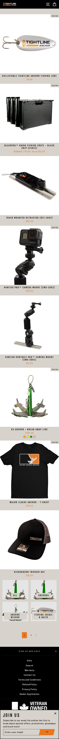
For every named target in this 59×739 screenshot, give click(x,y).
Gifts (29, 660)
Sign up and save (29, 651)
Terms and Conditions (29, 679)
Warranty (29, 670)
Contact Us (29, 675)
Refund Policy (29, 684)
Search (29, 665)
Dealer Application (29, 694)
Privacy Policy (29, 689)
